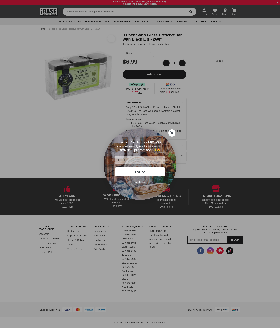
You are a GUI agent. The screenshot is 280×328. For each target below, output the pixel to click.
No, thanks (140, 182)
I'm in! (140, 172)
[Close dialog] (172, 133)
